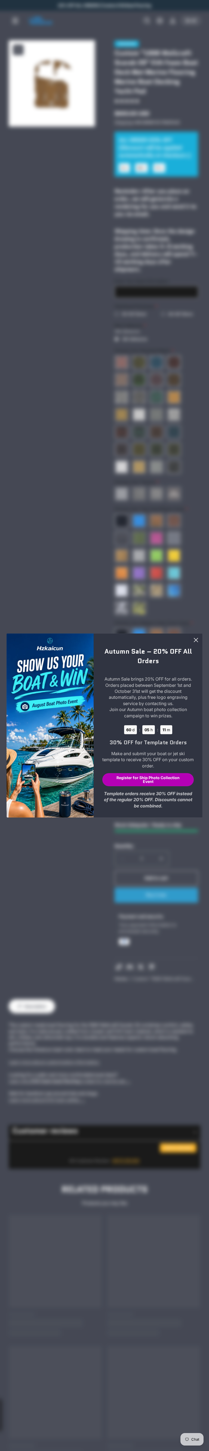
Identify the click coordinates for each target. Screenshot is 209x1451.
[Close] (195, 640)
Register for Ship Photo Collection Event (148, 779)
